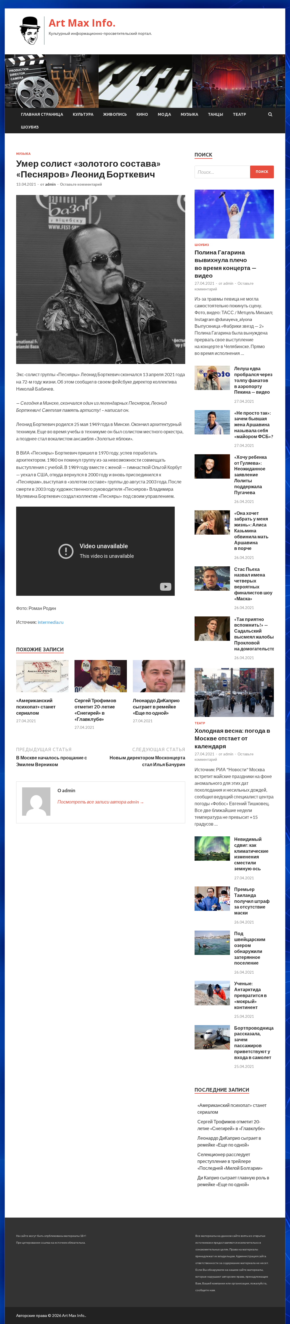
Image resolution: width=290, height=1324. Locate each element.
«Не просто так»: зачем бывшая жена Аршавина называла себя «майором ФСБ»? (253, 424)
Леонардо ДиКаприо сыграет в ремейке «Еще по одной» (156, 706)
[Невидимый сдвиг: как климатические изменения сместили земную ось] (212, 859)
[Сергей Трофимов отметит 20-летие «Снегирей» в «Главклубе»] (100, 694)
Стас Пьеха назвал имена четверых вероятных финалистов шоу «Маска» (253, 583)
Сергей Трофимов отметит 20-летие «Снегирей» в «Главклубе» (95, 709)
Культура (83, 114)
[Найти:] (234, 172)
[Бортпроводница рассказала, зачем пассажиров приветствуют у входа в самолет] (212, 1047)
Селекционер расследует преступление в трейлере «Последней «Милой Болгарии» (230, 1161)
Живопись (115, 114)
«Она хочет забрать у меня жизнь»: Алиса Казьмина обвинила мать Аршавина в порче (251, 530)
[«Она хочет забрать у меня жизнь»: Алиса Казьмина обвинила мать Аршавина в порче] (212, 532)
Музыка (189, 114)
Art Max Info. (82, 23)
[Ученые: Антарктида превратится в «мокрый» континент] (212, 1003)
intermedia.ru (50, 622)
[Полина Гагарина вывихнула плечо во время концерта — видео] (234, 239)
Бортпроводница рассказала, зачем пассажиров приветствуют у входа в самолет (254, 1042)
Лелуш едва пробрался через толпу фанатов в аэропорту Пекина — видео (253, 380)
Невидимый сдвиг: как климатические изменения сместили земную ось (251, 853)
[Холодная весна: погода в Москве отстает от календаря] (234, 718)
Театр (239, 114)
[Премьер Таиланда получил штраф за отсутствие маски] (212, 909)
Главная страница (42, 114)
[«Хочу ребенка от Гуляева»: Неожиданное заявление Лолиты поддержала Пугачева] (212, 476)
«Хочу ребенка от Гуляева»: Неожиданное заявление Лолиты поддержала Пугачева (250, 474)
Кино (142, 114)
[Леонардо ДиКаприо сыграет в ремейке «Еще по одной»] (159, 694)
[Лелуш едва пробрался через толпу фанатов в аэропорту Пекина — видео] (212, 388)
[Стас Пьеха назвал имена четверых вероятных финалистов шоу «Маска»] (212, 589)
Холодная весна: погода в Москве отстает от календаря (232, 738)
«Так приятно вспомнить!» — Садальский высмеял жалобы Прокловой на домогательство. (256, 633)
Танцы (215, 114)
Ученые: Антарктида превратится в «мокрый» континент (250, 995)
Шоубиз (30, 127)
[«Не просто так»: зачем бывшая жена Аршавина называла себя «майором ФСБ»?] (212, 432)
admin (50, 184)
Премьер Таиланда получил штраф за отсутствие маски (252, 900)
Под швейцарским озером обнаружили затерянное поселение (249, 948)
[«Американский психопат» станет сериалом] (42, 694)
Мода (164, 114)
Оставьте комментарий (81, 184)
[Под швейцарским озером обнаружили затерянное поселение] (212, 953)
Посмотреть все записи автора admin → (100, 801)
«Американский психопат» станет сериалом (36, 706)
